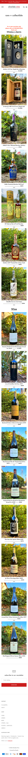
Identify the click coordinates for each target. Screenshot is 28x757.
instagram (10, 740)
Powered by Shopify (14, 750)
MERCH (3, 728)
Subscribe (14, 685)
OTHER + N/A (4, 723)
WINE (2, 715)
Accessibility (4, 705)
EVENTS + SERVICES (6, 725)
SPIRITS (3, 718)
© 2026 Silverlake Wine (14, 747)
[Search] (23, 7)
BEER (2, 720)
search (3, 707)
